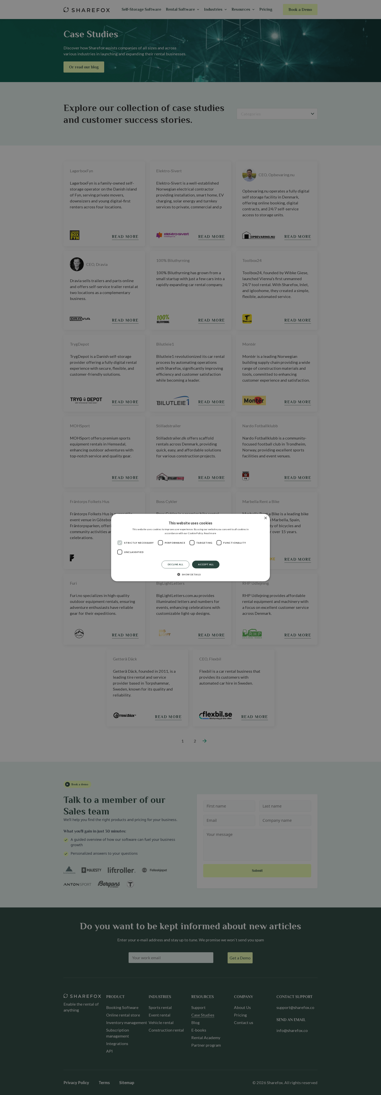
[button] (190, 574)
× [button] (265, 517)
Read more (210, 533)
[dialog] (190, 547)
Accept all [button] (206, 564)
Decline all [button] (175, 564)
